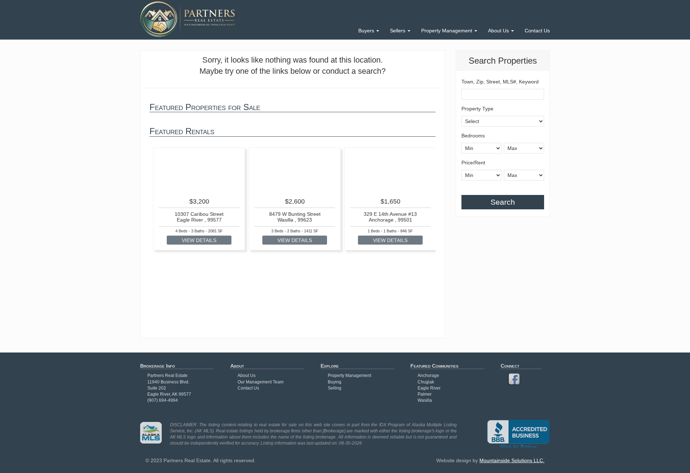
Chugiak (426, 382)
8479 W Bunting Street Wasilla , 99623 (295, 216)
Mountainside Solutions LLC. (511, 460)
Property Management (447, 30)
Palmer (425, 394)
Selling (334, 388)
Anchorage (428, 375)
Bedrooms (473, 135)
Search (503, 202)
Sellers (398, 30)
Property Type (477, 109)
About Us (499, 30)
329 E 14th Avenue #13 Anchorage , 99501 (390, 216)
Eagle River (429, 388)
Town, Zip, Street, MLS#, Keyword (500, 82)
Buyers (367, 30)
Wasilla (425, 400)
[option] (199, 199)
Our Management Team (261, 382)
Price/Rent (473, 162)
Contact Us (537, 30)
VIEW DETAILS (199, 240)
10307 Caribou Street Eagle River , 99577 (199, 216)
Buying (334, 382)
